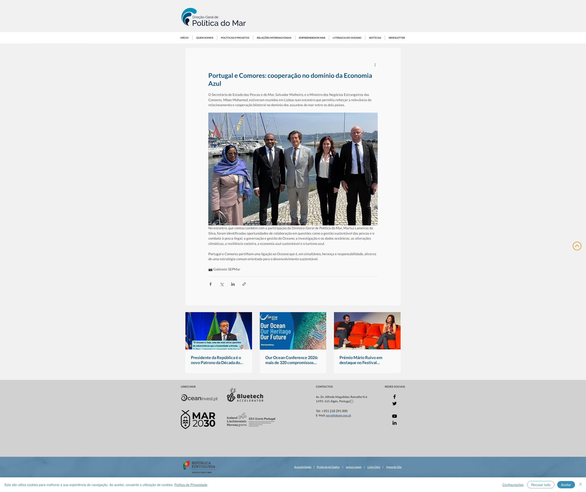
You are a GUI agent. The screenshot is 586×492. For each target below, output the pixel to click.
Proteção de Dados (328, 467)
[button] (205, 37)
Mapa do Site (394, 467)
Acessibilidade (302, 467)
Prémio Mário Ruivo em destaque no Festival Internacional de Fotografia (363, 360)
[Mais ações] (375, 64)
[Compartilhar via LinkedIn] (233, 284)
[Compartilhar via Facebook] (210, 284)
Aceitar (566, 484)
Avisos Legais (353, 467)
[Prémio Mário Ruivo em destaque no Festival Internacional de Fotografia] (367, 330)
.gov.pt (346, 415)
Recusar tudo (541, 484)
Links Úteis (373, 467)
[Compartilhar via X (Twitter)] (222, 284)
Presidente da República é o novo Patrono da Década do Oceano (216, 360)
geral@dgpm (334, 415)
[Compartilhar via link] (244, 284)
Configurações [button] (513, 484)
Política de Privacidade (190, 484)
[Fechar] (580, 484)
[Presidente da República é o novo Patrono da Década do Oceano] (218, 330)
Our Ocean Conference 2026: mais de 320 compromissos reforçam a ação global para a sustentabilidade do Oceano (291, 360)
